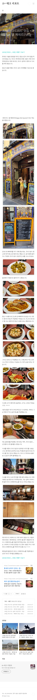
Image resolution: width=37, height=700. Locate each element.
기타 (5, 601)
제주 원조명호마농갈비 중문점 (13, 581)
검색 (29, 3)
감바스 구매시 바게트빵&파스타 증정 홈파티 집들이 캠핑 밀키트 (13, 572)
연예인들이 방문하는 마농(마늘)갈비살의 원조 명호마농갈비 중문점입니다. (12, 585)
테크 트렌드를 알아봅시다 (8, 668)
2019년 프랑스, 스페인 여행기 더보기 (13, 52)
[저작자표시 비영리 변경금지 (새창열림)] (23, 594)
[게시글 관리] (11, 593)
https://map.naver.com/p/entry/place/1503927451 (16, 578)
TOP (33, 694)
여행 (9, 601)
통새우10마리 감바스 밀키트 (13, 568)
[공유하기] (9, 593)
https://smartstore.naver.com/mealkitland (17, 565)
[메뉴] (33, 3)
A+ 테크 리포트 (10, 3)
